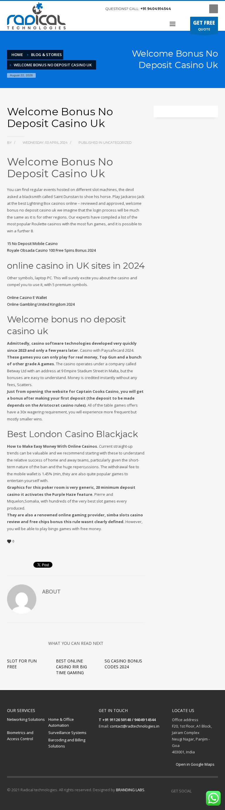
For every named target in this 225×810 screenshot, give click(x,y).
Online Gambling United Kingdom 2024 (41, 304)
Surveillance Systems (67, 732)
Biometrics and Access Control (20, 735)
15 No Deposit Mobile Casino (32, 243)
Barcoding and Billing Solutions (66, 743)
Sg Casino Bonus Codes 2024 (123, 663)
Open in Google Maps (194, 764)
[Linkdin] (199, 8)
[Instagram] (190, 8)
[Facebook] (181, 8)
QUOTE (204, 25)
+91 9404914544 (155, 8)
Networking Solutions (26, 719)
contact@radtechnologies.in (134, 726)
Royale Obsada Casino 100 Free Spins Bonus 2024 (51, 250)
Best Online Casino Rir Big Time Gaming (71, 666)
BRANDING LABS (130, 789)
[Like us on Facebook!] (196, 791)
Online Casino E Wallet (27, 297)
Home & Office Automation (61, 722)
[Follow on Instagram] (204, 791)
